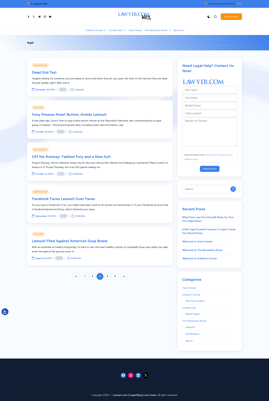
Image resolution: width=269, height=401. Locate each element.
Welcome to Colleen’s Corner (199, 258)
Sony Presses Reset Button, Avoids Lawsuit (69, 114)
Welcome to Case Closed (197, 241)
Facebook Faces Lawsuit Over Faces (63, 198)
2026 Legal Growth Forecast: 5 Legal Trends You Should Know (209, 231)
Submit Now (210, 168)
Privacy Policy (193, 159)
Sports (189, 340)
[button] (231, 16)
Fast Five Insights (195, 300)
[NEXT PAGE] (123, 276)
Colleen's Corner (191, 294)
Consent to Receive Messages (215, 155)
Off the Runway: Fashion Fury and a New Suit (71, 156)
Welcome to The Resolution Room (202, 250)
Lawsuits (38, 107)
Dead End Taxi (44, 72)
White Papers (192, 313)
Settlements (40, 65)
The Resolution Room (194, 320)
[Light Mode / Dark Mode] (209, 16)
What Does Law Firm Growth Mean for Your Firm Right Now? (208, 219)
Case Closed (189, 287)
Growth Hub (189, 307)
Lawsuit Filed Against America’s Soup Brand (69, 241)
